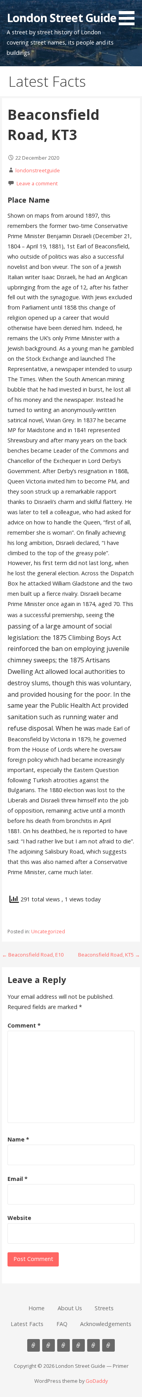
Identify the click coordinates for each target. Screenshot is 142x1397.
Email (17, 1179)
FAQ (61, 1324)
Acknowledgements (105, 1324)
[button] (129, 14)
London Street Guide (62, 17)
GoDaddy (97, 1380)
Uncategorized (48, 931)
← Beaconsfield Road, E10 (33, 954)
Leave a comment (37, 183)
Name (18, 1139)
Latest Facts (27, 1324)
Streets (104, 1308)
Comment (24, 1025)
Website (19, 1218)
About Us (70, 1308)
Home (36, 1308)
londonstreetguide (37, 170)
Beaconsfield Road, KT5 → (109, 954)
